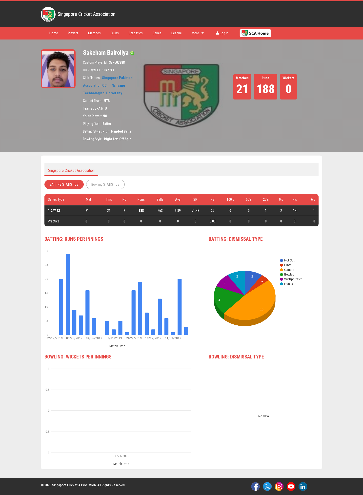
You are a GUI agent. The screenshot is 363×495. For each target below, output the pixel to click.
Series (157, 33)
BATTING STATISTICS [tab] (64, 184)
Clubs (115, 33)
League (176, 33)
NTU (107, 101)
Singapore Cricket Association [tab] (71, 170)
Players (73, 33)
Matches (94, 33)
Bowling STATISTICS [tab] (105, 184)
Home (53, 33)
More (195, 33)
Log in (223, 33)
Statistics (136, 33)
